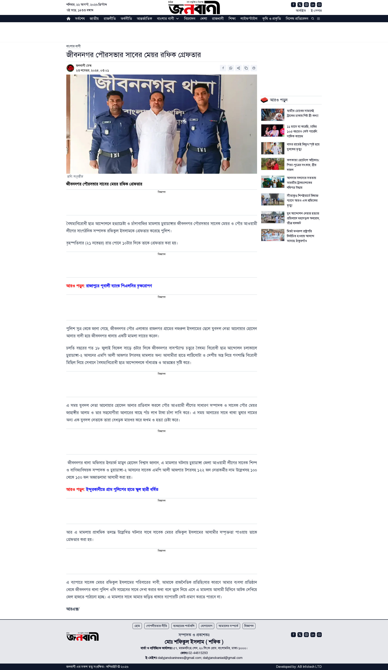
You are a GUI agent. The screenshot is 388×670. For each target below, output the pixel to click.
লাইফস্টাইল (248, 18)
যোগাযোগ (206, 626)
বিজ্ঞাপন (249, 626)
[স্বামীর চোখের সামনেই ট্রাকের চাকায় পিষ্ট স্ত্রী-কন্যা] (273, 114)
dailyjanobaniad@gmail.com (222, 658)
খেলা (203, 18)
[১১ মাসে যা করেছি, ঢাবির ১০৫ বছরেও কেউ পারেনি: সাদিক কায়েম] (273, 130)
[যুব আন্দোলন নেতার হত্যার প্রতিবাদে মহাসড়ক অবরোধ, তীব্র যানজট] (273, 217)
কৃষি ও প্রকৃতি (271, 18)
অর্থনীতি (126, 18)
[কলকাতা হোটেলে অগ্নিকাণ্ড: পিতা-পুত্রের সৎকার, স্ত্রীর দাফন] (273, 164)
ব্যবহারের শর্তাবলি (184, 626)
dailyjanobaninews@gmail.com (179, 658)
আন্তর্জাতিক (144, 18)
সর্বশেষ (80, 18)
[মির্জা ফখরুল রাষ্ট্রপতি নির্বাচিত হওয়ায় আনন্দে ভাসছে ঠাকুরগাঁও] (273, 235)
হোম (137, 626)
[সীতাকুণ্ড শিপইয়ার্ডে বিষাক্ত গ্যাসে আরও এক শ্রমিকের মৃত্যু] (273, 199)
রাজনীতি (110, 18)
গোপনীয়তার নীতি (156, 626)
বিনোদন (189, 18)
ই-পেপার (316, 11)
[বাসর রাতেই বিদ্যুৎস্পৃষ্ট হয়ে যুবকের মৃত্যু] (273, 148)
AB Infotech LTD (309, 667)
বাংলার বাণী (165, 18)
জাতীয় (94, 18)
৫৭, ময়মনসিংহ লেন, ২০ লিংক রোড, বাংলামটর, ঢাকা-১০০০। (210, 648)
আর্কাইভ (301, 11)
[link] (73, 46)
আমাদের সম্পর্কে (228, 626)
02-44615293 (198, 653)
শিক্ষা (232, 18)
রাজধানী (218, 18)
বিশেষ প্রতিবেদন (297, 18)
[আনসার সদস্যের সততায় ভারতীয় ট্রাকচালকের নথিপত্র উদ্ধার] (273, 182)
